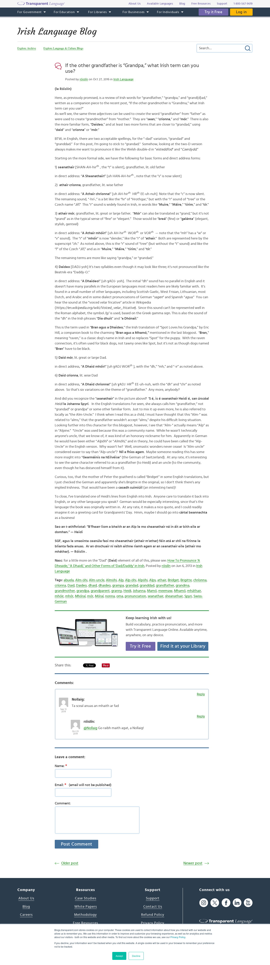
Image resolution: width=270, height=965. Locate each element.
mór (90, 596)
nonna (110, 596)
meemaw (165, 591)
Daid (71, 585)
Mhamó (180, 591)
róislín (84, 79)
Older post (69, 863)
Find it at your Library (183, 646)
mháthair (194, 591)
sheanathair (174, 596)
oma (119, 596)
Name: (61, 766)
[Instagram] (203, 902)
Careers (26, 915)
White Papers (85, 906)
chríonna (200, 580)
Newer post (192, 863)
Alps (152, 580)
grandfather (165, 585)
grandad (132, 585)
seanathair (155, 596)
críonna (60, 585)
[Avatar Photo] (63, 700)
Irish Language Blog (57, 31)
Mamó (152, 591)
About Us (26, 898)
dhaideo (104, 585)
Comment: (63, 803)
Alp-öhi (130, 580)
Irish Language (123, 79)
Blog (26, 906)
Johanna (139, 591)
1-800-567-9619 (243, 3)
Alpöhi (143, 580)
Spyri (188, 596)
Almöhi (111, 580)
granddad (147, 585)
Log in (241, 12)
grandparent (100, 591)
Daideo (81, 585)
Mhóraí (80, 596)
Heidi (127, 591)
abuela (69, 580)
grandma (182, 585)
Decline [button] (136, 955)
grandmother (65, 591)
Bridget (173, 580)
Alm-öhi (81, 580)
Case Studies (85, 898)
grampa (118, 585)
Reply (201, 694)
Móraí (99, 596)
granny (116, 591)
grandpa (82, 591)
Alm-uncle (96, 580)
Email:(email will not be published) (83, 785)
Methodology (85, 915)
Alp (121, 580)
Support (153, 898)
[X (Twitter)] (214, 902)
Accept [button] (119, 955)
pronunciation (135, 596)
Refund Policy (152, 915)
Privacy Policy (177, 937)
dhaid (92, 585)
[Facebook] (226, 902)
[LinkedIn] (237, 902)
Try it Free (213, 12)
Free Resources (85, 923)
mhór (69, 596)
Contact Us (152, 906)
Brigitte (186, 580)
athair (161, 580)
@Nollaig (90, 728)
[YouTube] (248, 902)
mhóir (59, 596)
